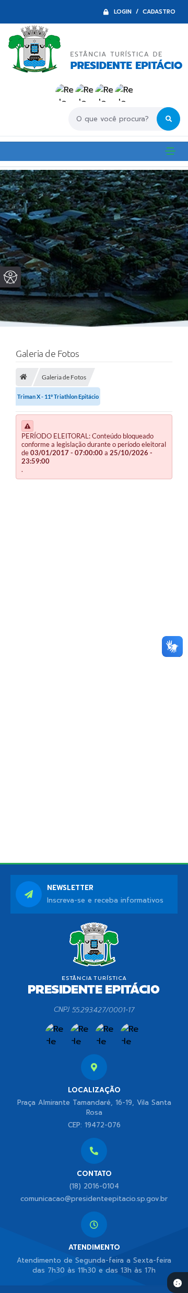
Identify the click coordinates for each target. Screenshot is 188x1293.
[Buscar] (168, 119)
